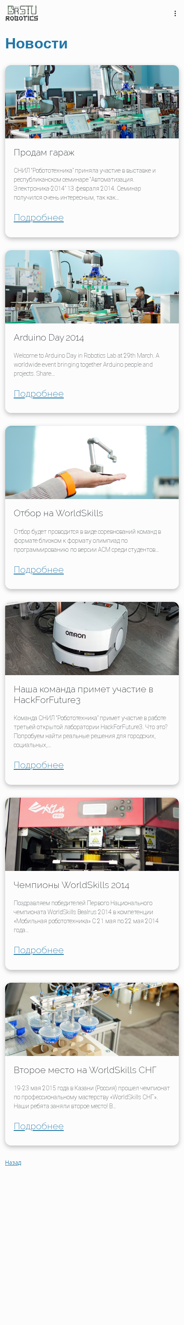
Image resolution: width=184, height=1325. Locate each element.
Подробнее (39, 217)
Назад (13, 1162)
